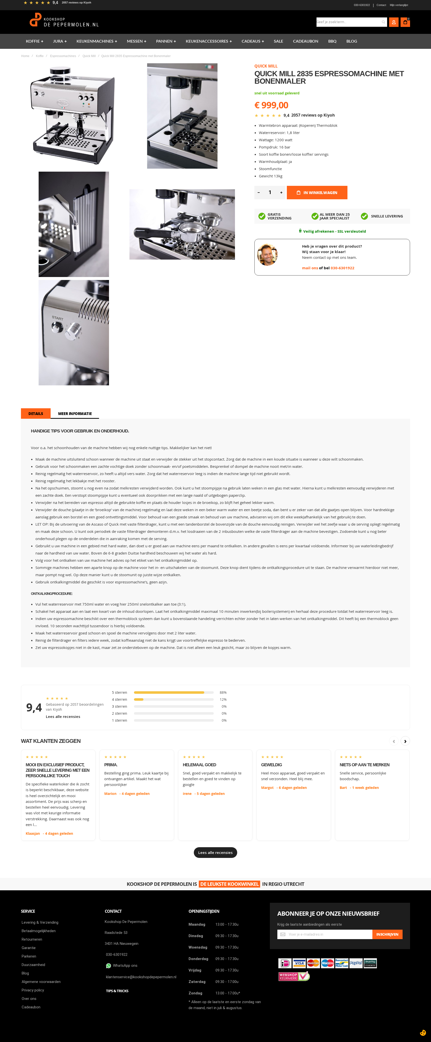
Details (35, 413)
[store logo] (65, 22)
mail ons (310, 268)
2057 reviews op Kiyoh (76, 2)
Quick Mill (89, 56)
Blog (25, 973)
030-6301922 (362, 4)
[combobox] (352, 22)
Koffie (40, 56)
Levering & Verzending (40, 922)
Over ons (29, 998)
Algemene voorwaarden (41, 981)
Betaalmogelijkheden (39, 931)
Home (25, 56)
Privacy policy (33, 990)
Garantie (29, 948)
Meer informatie (75, 413)
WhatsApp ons (124, 965)
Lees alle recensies (63, 716)
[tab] (36, 413)
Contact (381, 4)
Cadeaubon (31, 1007)
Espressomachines (63, 56)
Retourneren (32, 939)
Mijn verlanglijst (399, 4)
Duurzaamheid (33, 965)
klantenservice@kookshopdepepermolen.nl (141, 977)
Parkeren (29, 956)
